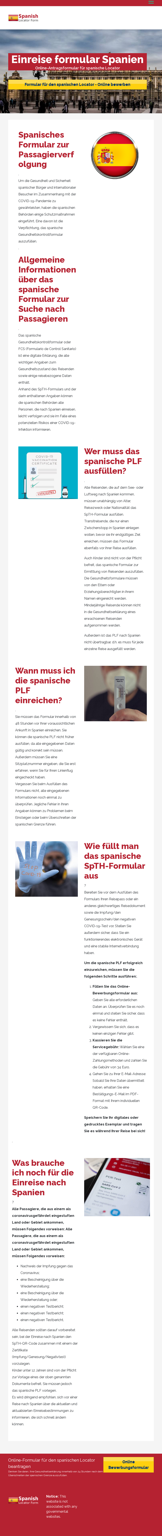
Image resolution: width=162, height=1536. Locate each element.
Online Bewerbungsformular (128, 1465)
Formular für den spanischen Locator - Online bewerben (77, 84)
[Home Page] (24, 18)
